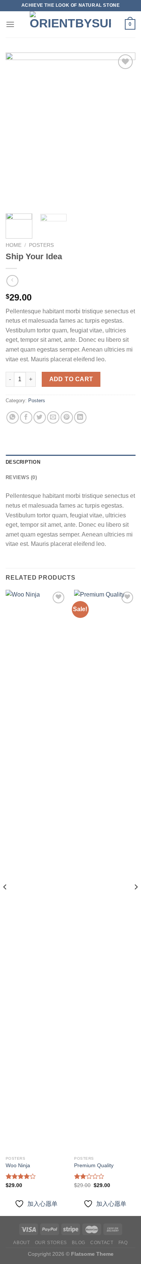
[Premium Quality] (104, 871)
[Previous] (17, 130)
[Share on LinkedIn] (80, 417)
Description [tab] (23, 462)
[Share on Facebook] (26, 417)
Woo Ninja (18, 1165)
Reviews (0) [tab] (21, 477)
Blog (78, 1242)
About (21, 1242)
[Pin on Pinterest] (67, 417)
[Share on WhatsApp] (12, 417)
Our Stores (51, 1242)
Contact (101, 1242)
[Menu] (10, 24)
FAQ (123, 1242)
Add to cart (71, 379)
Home (13, 245)
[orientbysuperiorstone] (70, 24)
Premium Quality (94, 1165)
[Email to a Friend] (53, 417)
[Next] (123, 130)
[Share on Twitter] (39, 417)
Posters (41, 245)
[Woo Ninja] (36, 871)
